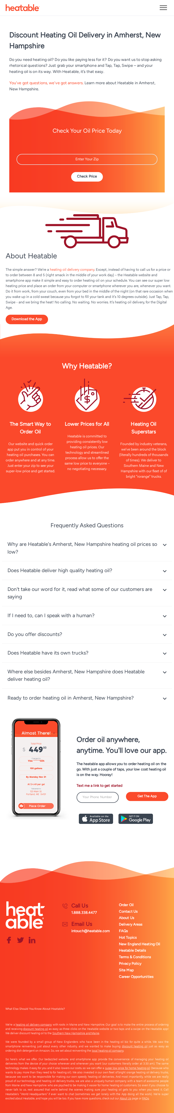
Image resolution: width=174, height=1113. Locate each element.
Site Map (126, 970)
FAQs (123, 931)
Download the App (27, 319)
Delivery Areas (130, 924)
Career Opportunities (136, 976)
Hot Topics (128, 937)
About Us (126, 918)
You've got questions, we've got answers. (46, 82)
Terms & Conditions (135, 957)
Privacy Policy (130, 963)
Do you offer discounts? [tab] (34, 634)
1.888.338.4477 (84, 912)
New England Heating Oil (139, 944)
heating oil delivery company (72, 269)
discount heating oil (35, 1029)
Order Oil (126, 905)
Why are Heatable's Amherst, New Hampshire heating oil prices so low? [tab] (82, 548)
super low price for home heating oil (127, 1068)
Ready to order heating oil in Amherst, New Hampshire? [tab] (70, 698)
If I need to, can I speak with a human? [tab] (50, 615)
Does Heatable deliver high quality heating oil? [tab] (59, 570)
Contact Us (128, 911)
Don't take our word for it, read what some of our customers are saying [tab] (79, 593)
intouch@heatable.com (90, 931)
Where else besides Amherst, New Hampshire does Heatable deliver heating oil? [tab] (76, 675)
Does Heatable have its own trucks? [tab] (47, 653)
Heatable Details (132, 950)
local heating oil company (107, 1050)
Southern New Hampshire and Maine (75, 1033)
